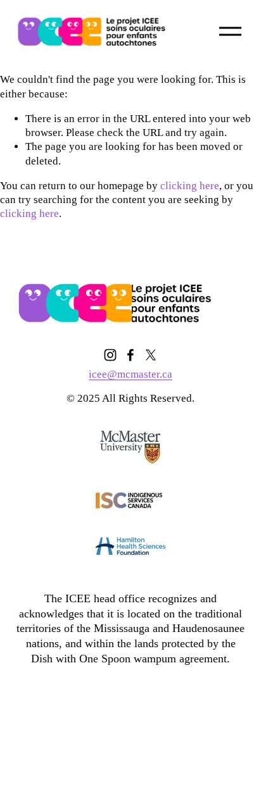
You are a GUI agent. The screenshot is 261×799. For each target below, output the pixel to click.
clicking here (189, 186)
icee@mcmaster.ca (130, 374)
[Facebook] (130, 355)
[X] (150, 355)
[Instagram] (110, 355)
